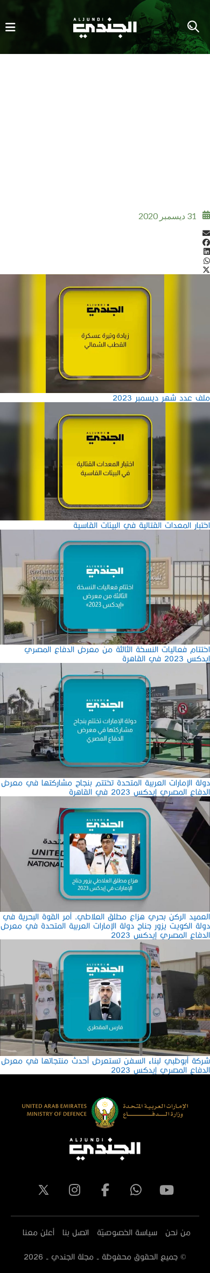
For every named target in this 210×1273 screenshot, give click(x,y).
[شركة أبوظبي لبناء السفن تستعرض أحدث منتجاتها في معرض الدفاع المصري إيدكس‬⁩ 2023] (105, 944)
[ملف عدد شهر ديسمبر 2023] (105, 278)
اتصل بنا (75, 1232)
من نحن (178, 1232)
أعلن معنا (38, 1232)
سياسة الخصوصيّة (127, 1232)
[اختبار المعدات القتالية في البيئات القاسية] (105, 406)
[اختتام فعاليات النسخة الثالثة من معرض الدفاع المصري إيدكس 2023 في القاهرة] (105, 534)
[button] (105, 233)
